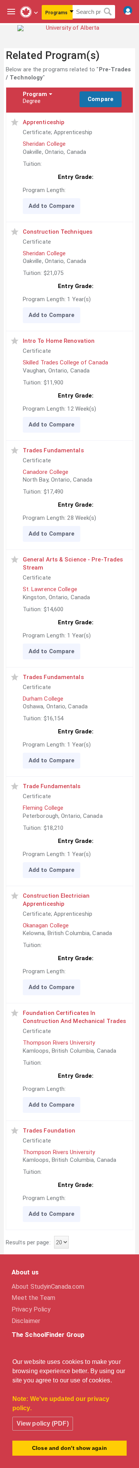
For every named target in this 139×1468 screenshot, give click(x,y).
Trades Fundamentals (53, 450)
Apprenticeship (43, 122)
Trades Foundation (49, 1130)
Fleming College (43, 807)
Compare (101, 99)
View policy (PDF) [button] (43, 1423)
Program (35, 94)
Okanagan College (46, 925)
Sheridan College (44, 143)
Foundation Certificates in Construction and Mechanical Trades (74, 1017)
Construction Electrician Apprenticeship (56, 899)
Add (34, 205)
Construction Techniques (57, 231)
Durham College (43, 698)
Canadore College (46, 472)
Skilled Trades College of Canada (65, 362)
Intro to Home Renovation (59, 340)
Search (108, 12)
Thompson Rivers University (59, 1042)
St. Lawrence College (50, 589)
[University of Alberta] (69, 33)
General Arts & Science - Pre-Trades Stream (73, 563)
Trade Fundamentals (52, 786)
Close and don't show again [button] (69, 1448)
